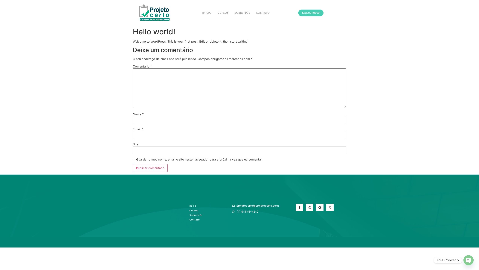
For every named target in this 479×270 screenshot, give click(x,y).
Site (135, 144)
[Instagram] (309, 207)
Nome (138, 114)
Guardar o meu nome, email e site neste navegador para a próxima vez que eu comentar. (199, 159)
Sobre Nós (242, 13)
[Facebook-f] (299, 207)
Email (138, 129)
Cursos (223, 13)
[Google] (319, 207)
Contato (263, 13)
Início (207, 13)
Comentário (142, 66)
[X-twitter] (330, 207)
